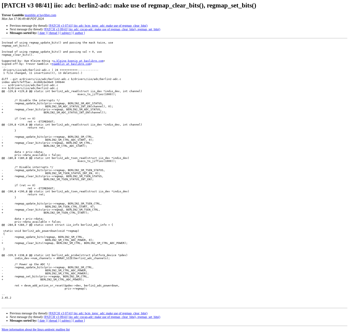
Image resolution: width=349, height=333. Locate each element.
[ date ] (42, 33)
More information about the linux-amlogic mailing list (36, 329)
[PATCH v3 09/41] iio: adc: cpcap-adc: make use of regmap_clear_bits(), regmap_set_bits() (102, 29)
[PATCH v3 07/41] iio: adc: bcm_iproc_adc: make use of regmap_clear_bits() (98, 25)
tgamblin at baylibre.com (40, 15)
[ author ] (79, 33)
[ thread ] (53, 33)
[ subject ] (66, 33)
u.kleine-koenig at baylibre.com (78, 60)
